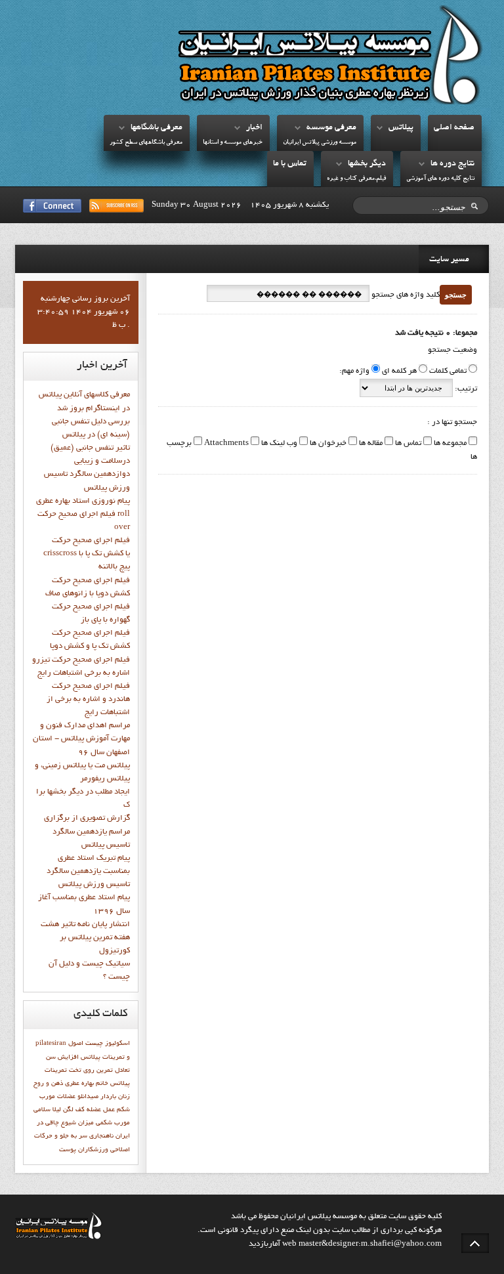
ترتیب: (465, 389)
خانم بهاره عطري (86, 1084)
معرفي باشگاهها (156, 128)
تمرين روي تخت (91, 1070)
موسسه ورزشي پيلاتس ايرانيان (319, 142)
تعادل (122, 1070)
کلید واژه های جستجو (404, 295)
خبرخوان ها (327, 444)
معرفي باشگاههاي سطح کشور (146, 142)
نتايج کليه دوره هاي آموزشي (440, 178)
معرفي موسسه (331, 128)
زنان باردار (115, 1097)
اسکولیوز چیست (107, 1044)
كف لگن (74, 1110)
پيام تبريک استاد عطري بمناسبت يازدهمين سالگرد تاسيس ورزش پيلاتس (88, 872)
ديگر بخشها (367, 164)
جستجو (456, 295)
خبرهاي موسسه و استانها (232, 142)
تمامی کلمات (448, 371)
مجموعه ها (449, 444)
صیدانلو (87, 1097)
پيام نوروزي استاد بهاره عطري (83, 501)
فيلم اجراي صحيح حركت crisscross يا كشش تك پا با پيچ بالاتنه (86, 554)
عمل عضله (101, 1110)
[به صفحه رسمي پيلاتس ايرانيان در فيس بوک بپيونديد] (52, 206)
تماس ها (407, 444)
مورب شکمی (113, 1123)
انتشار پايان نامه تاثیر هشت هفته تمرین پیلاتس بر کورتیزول (85, 938)
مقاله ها (370, 444)
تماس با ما (289, 164)
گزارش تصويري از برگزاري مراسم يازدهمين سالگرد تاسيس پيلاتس (87, 832)
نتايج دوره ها (452, 164)
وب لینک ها (278, 444)
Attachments (225, 444)
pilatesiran (50, 1044)
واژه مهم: (354, 371)
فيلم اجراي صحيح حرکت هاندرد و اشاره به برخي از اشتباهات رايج (88, 700)
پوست (67, 1150)
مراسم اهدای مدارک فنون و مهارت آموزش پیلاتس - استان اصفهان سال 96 (81, 739)
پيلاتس (400, 128)
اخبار (254, 128)
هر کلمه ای (399, 371)
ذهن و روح (48, 1084)
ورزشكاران (93, 1150)
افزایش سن (62, 1057)
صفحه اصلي (454, 128)
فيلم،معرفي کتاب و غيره (356, 178)
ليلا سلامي (47, 1110)
